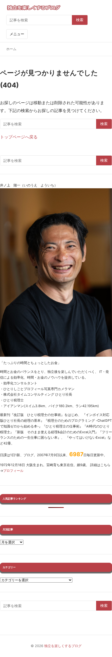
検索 (79, 20)
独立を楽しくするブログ (63, 646)
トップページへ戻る (19, 136)
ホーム (11, 49)
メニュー (17, 34)
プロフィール (13, 471)
